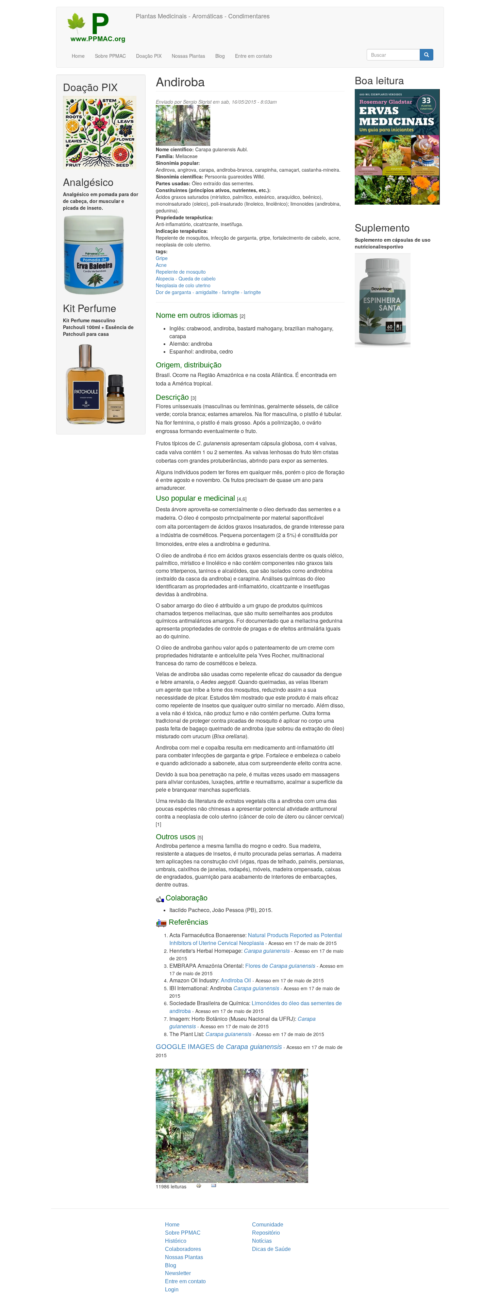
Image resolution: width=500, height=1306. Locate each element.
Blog (220, 55)
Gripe (162, 258)
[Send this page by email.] (213, 1185)
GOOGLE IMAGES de (219, 1046)
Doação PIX (149, 55)
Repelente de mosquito (181, 271)
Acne (161, 264)
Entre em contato (253, 55)
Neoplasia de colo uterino (183, 285)
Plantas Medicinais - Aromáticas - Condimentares (203, 15)
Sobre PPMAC (110, 55)
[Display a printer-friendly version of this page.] (198, 1185)
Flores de (280, 965)
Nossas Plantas (188, 55)
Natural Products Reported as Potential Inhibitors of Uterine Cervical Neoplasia (255, 939)
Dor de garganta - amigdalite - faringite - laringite (208, 292)
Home (78, 55)
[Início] (99, 27)
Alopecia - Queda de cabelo (186, 278)
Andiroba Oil (236, 980)
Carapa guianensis (256, 988)
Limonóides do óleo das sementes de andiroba (255, 1007)
